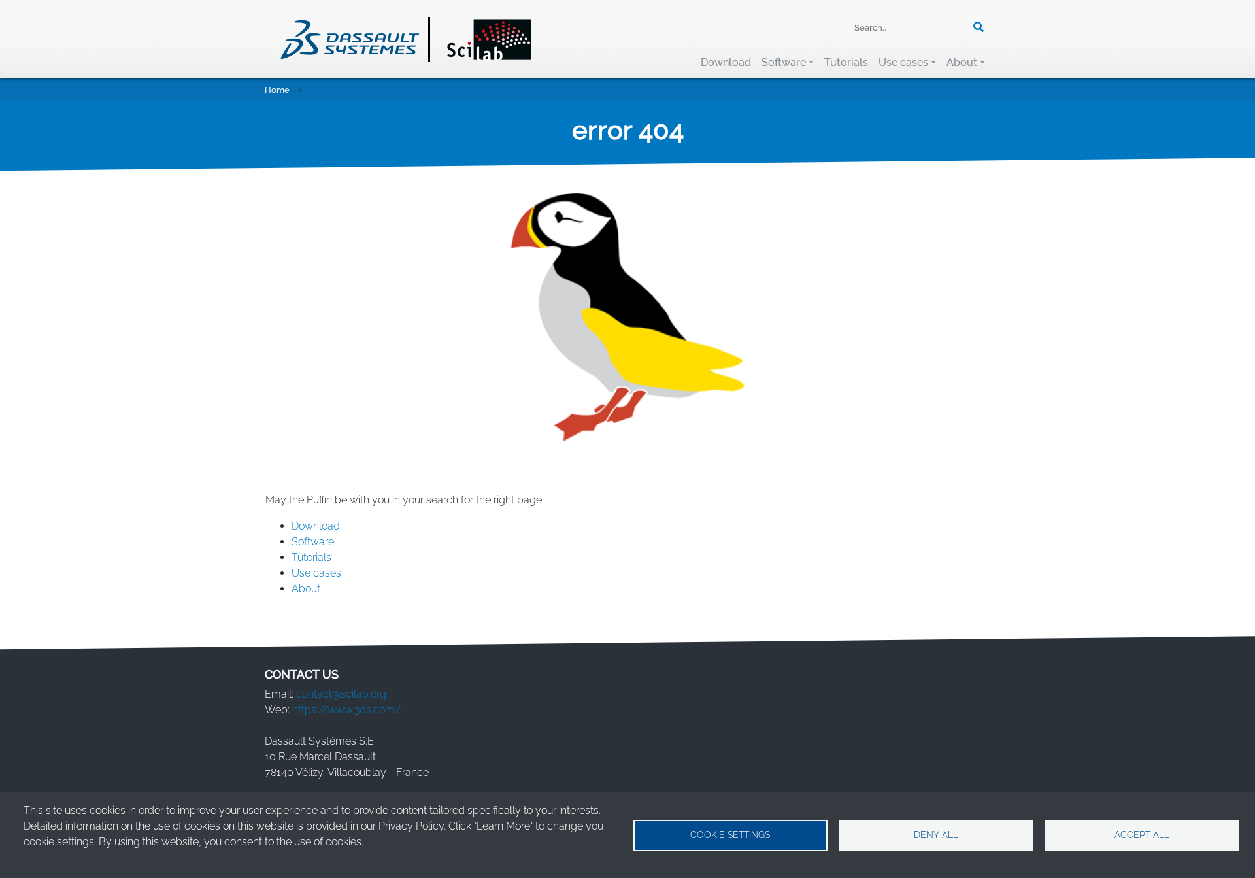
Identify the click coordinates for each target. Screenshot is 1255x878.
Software (783, 62)
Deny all (936, 835)
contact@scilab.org (341, 694)
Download (726, 62)
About (961, 62)
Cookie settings (730, 835)
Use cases (903, 62)
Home (277, 90)
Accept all (1141, 835)
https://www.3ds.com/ (346, 709)
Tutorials (846, 62)
